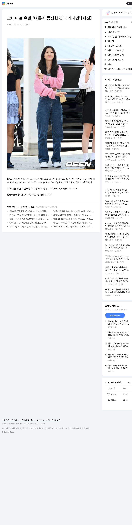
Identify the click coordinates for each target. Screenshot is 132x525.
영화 (125, 394)
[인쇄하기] (92, 31)
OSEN (9, 3)
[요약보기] (71, 31)
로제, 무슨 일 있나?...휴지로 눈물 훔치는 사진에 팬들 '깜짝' (29, 219)
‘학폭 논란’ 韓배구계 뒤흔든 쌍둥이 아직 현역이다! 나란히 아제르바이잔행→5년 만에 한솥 (73, 226)
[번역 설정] (82, 31)
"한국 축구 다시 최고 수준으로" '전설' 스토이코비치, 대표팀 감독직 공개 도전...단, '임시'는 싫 (29, 226)
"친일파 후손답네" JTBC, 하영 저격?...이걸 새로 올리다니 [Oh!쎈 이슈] (73, 222)
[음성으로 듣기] (76, 31)
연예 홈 (111, 388)
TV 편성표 (112, 394)
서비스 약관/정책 (53, 420)
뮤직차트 (112, 400)
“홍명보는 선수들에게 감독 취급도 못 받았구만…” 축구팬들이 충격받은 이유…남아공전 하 (29, 222)
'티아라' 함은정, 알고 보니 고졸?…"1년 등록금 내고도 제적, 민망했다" (73, 219)
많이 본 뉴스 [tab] (115, 315)
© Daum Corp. (8, 432)
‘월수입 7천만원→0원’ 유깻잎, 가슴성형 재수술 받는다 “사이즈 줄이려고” (29, 211)
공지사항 (40, 420)
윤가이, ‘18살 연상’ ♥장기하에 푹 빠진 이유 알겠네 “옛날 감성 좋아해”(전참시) (29, 215)
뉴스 (125, 388)
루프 (125, 400)
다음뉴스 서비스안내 (10, 420)
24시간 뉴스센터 (28, 420)
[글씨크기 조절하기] (87, 31)
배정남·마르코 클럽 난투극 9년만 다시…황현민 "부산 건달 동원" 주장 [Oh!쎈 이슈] (73, 215)
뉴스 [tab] (129, 382)
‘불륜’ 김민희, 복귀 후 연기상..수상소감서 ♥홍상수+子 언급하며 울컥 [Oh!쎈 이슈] (73, 211)
